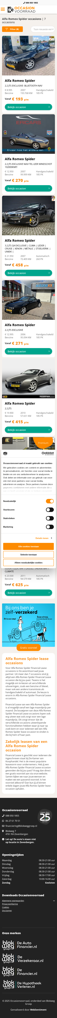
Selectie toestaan (28, 554)
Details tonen (42, 538)
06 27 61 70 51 (13, 820)
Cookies (5, 907)
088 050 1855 (32, 2)
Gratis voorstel (28, 647)
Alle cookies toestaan (28, 546)
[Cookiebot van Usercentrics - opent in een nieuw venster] (42, 453)
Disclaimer (7, 910)
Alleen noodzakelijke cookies (28, 562)
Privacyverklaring (10, 904)
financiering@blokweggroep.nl (21, 825)
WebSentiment (38, 1009)
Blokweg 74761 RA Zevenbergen (17, 833)
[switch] (50, 510)
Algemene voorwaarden (13, 900)
